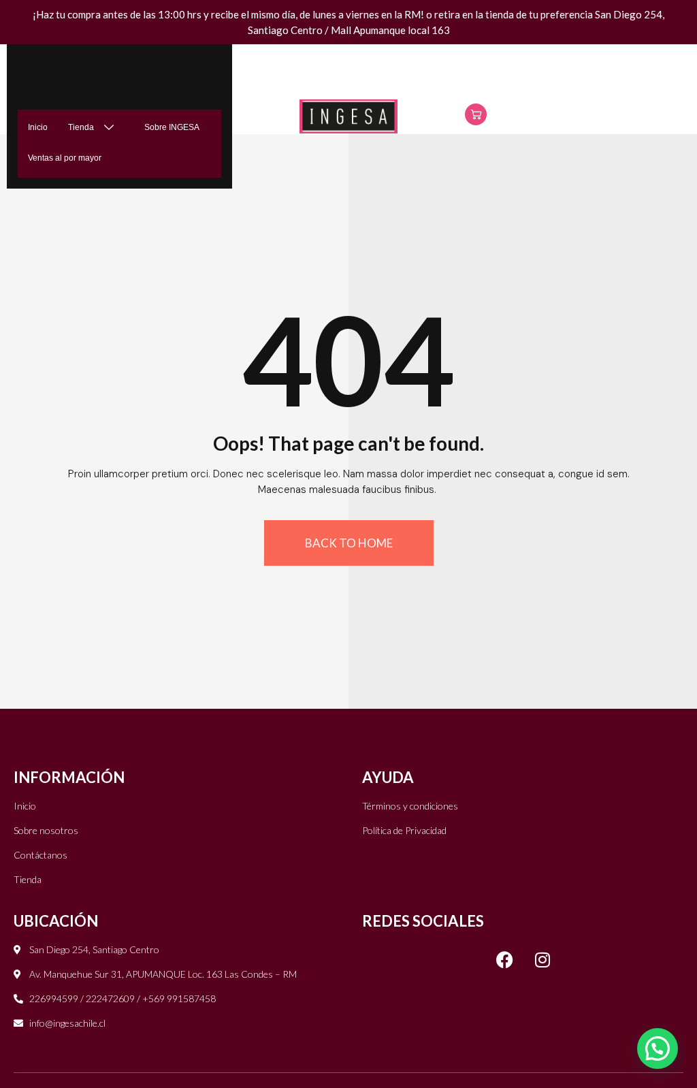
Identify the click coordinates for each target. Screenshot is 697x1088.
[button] (657, 1048)
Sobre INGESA (171, 127)
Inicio (38, 127)
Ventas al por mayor (64, 158)
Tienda (81, 127)
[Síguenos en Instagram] (542, 959)
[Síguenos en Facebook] (505, 959)
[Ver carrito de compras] (476, 114)
